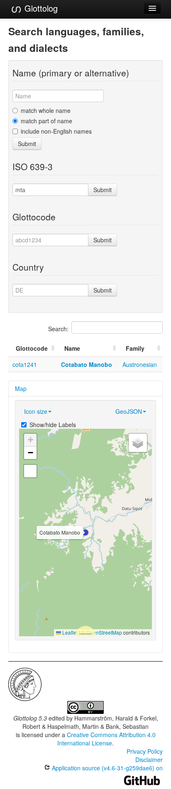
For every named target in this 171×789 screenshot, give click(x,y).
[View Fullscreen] (30, 471)
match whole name (46, 110)
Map (21, 388)
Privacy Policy (145, 751)
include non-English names (56, 131)
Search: (58, 329)
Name (72, 348)
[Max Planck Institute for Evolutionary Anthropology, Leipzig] (25, 683)
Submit (27, 143)
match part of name (46, 121)
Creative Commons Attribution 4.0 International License (106, 738)
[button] (85, 532)
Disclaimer (149, 759)
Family (135, 348)
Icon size (35, 411)
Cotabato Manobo (86, 364)
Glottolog (40, 8)
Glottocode (32, 348)
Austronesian (139, 364)
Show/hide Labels (52, 424)
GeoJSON (128, 411)
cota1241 (24, 364)
